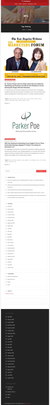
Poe (40, 160)
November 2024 (10, 250)
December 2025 (10, 214)
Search (44, 21)
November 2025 (10, 217)
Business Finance (11, 279)
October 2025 (10, 220)
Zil (35, 4)
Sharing (20, 100)
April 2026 (9, 206)
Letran (40, 98)
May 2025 (9, 234)
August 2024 (10, 259)
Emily (25, 98)
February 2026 (10, 209)
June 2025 (9, 231)
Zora (20, 4)
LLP (29, 160)
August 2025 (10, 225)
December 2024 (10, 248)
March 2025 (9, 239)
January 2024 (10, 267)
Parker (37, 160)
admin (14, 81)
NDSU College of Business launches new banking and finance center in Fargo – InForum (25, 192)
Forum (28, 98)
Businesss (19, 160)
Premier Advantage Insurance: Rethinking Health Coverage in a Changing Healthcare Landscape (25, 181)
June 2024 (9, 264)
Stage (24, 100)
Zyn (16, 4)
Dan (18, 98)
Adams (9, 160)
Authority (10, 98)
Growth (31, 98)
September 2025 (11, 223)
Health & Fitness (9, 293)
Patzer (16, 100)
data (23, 160)
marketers (7, 100)
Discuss (21, 98)
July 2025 (9, 228)
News (8, 284)
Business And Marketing (10, 79)
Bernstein (14, 160)
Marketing (12, 100)
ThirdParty (11, 161)
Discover (7, 103)
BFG (26, 16)
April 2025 (9, 237)
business (15, 98)
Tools (15, 161)
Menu (7, 21)
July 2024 (9, 262)
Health (8, 282)
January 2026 (10, 212)
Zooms (25, 4)
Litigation (26, 160)
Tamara (27, 100)
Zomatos (31, 4)
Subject (6, 161)
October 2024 (10, 253)
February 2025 (10, 242)
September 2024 (11, 256)
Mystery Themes (27, 403)
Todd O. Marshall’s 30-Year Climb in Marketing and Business (20, 189)
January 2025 (10, 245)
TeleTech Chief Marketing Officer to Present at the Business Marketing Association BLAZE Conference (25, 186)
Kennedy (36, 98)
